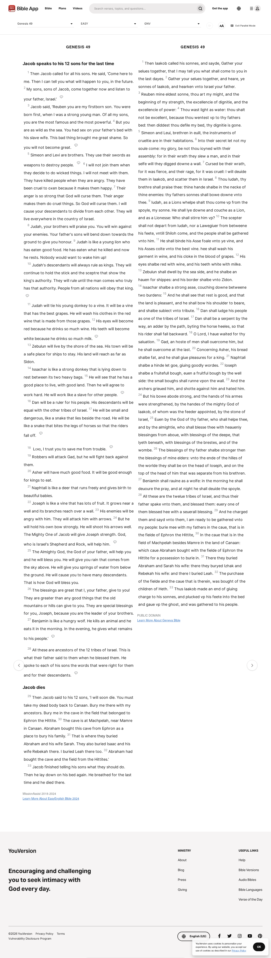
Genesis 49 (24, 23)
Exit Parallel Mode (245, 25)
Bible (48, 8)
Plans (62, 8)
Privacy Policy (44, 933)
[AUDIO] (209, 25)
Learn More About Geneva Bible (158, 620)
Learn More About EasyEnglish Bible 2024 (51, 798)
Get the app (220, 8)
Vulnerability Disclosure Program (29, 938)
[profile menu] (254, 8)
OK (259, 946)
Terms (61, 933)
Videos (77, 8)
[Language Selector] (239, 8)
